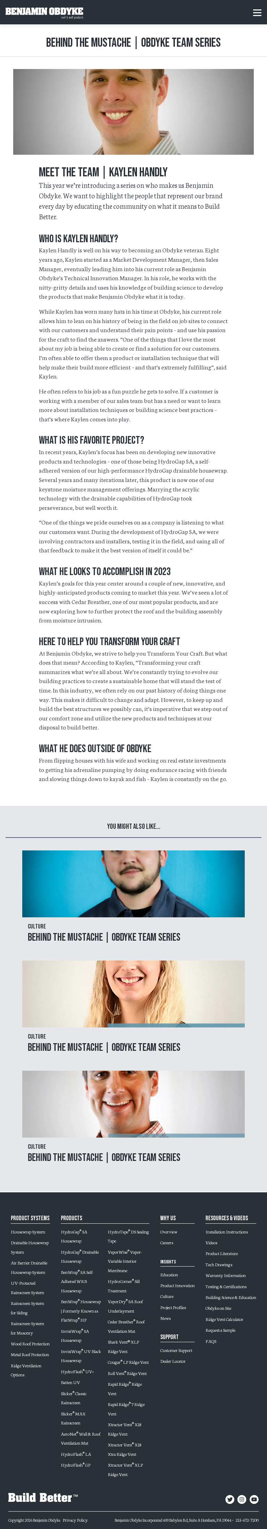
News (165, 1318)
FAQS (210, 1341)
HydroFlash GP (75, 1464)
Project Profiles (173, 1307)
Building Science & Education (230, 1297)
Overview (168, 1231)
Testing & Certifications (225, 1286)
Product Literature (221, 1253)
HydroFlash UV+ (77, 1371)
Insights (168, 1262)
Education (169, 1274)
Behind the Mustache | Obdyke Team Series (104, 937)
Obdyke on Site (218, 1308)
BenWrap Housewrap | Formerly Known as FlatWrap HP (81, 1310)
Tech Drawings (218, 1264)
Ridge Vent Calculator (224, 1319)
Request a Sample (220, 1330)
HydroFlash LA (76, 1454)
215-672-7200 (247, 1519)
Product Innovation (177, 1285)
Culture (166, 1296)
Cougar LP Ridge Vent (128, 1362)
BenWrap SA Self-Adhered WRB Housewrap (77, 1281)
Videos (211, 1242)
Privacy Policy (75, 1519)
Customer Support (176, 1350)
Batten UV (70, 1382)
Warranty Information (225, 1275)
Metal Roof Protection (30, 1354)
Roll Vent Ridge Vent (127, 1373)
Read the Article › (134, 906)
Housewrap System (28, 1231)
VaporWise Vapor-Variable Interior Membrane (125, 1260)
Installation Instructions (226, 1231)
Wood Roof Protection (30, 1343)
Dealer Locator (173, 1361)
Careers (166, 1242)
